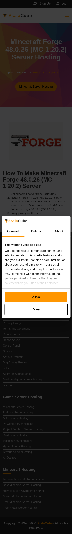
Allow (36, 297)
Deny (36, 309)
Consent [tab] (13, 231)
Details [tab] (36, 231)
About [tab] (59, 231)
